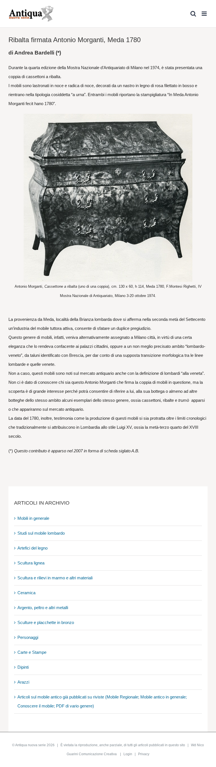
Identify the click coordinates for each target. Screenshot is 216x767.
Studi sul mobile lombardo (41, 533)
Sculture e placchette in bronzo (45, 622)
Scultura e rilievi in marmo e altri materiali (55, 577)
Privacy (143, 754)
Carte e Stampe (31, 652)
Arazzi (23, 682)
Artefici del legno (32, 548)
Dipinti (23, 667)
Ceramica (26, 592)
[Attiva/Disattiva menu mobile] (205, 14)
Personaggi (27, 637)
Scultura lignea (30, 562)
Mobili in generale (33, 518)
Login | (130, 754)
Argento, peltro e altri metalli (42, 607)
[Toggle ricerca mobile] (193, 14)
